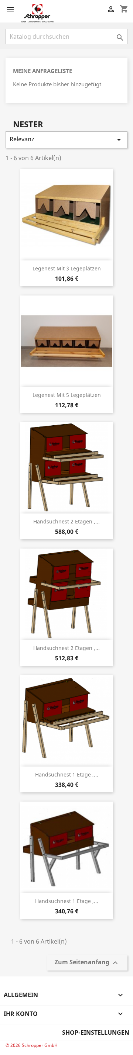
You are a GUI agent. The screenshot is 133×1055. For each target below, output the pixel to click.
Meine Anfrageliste (42, 71)
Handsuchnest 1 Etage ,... (66, 774)
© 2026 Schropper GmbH (32, 1045)
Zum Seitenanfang (87, 963)
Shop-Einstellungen (95, 1032)
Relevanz (66, 139)
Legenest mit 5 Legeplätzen (67, 394)
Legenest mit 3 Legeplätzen (67, 268)
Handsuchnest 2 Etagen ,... (66, 521)
